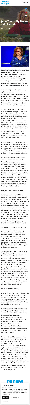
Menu (25, 3)
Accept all (5, 397)
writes (15, 85)
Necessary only (15, 397)
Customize (6, 401)
